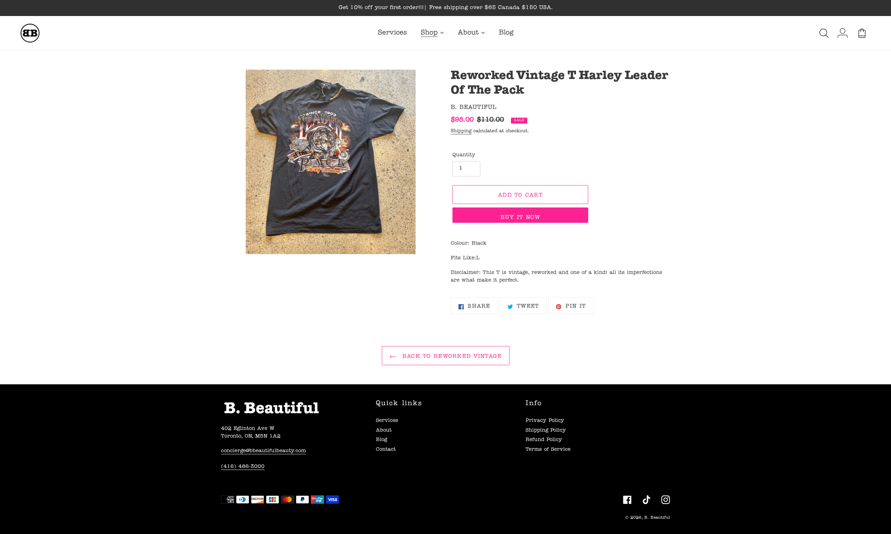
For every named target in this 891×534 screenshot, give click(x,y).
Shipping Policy (546, 430)
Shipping (461, 131)
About (384, 430)
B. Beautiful (657, 518)
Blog (381, 440)
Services (387, 421)
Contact (386, 450)
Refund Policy (544, 440)
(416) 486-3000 (243, 467)
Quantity (463, 155)
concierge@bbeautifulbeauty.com (263, 451)
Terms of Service (548, 450)
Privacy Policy (545, 421)
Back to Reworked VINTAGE (451, 357)
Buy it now (520, 218)
